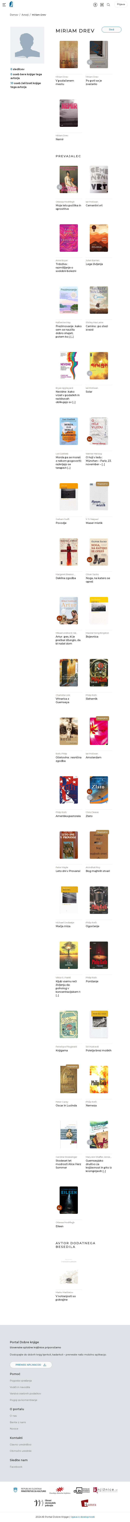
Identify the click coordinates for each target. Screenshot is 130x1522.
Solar (89, 391)
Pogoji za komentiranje (23, 1400)
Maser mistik (94, 522)
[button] (4, 4)
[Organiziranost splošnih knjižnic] (60, 1490)
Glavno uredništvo (20, 1444)
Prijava (121, 4)
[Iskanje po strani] (108, 4)
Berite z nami (18, 1422)
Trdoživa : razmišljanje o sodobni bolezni (66, 268)
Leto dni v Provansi (68, 871)
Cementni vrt (94, 205)
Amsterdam (93, 757)
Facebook (16, 1466)
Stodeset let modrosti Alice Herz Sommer (68, 1164)
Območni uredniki (20, 1450)
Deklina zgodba (66, 578)
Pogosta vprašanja (21, 1380)
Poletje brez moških (98, 1050)
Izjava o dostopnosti (83, 1516)
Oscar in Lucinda (66, 1105)
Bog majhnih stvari (98, 871)
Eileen (59, 1226)
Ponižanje (92, 981)
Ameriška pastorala (68, 816)
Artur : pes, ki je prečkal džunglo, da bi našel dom (68, 640)
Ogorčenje (92, 926)
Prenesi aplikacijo (29, 1364)
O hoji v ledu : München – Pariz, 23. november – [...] (98, 461)
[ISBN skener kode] (102, 4)
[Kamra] (88, 1503)
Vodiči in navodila (20, 1387)
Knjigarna (62, 1050)
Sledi (111, 29)
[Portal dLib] (82, 1490)
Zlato (89, 816)
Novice (14, 1428)
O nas (13, 1415)
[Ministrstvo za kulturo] (29, 1490)
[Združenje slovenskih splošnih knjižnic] (105, 1490)
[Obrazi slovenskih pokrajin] (45, 1503)
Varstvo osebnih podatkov (25, 1393)
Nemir (60, 139)
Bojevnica (92, 636)
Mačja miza (63, 926)
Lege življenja (94, 264)
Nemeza (91, 1105)
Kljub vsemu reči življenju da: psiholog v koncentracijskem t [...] (68, 988)
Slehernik (92, 698)
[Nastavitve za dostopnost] (95, 4)
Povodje (61, 522)
